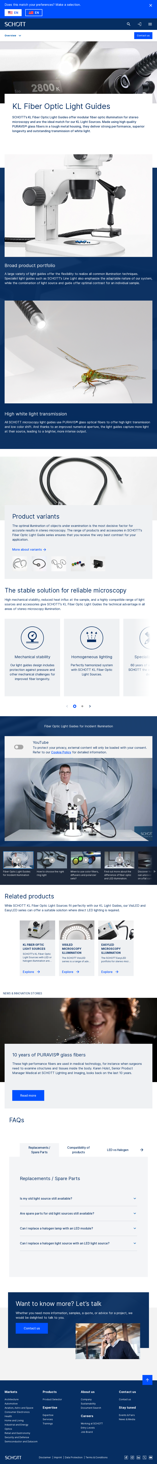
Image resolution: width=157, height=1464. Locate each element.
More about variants (27, 549)
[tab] (74, 706)
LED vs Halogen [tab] (117, 1150)
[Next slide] (90, 706)
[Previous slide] (67, 706)
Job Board (87, 1431)
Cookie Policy (61, 752)
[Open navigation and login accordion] (139, 24)
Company (86, 1399)
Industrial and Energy (16, 1424)
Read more (28, 1095)
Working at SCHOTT (92, 1423)
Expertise (48, 1415)
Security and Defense (17, 1437)
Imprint (58, 1457)
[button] (78, 1198)
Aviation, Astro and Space (19, 1407)
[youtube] (150, 1457)
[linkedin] (138, 1457)
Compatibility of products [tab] (78, 1150)
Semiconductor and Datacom (21, 1441)
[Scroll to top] (147, 1380)
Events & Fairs (127, 1415)
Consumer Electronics (17, 1412)
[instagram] (132, 1457)
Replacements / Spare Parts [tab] (39, 1150)
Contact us (143, 35)
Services (48, 1419)
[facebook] (126, 1457)
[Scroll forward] (151, 866)
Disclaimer (45, 1457)
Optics (8, 1428)
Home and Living (14, 1420)
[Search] (128, 24)
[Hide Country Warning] (150, 5)
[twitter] (144, 1457)
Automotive (11, 1403)
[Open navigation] (150, 24)
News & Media (127, 1419)
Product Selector (52, 1399)
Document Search (91, 1407)
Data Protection (74, 1457)
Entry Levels (88, 1427)
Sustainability (88, 1403)
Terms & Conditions (97, 1457)
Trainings (48, 1423)
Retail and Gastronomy (17, 1433)
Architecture (12, 1399)
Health (8, 1416)
